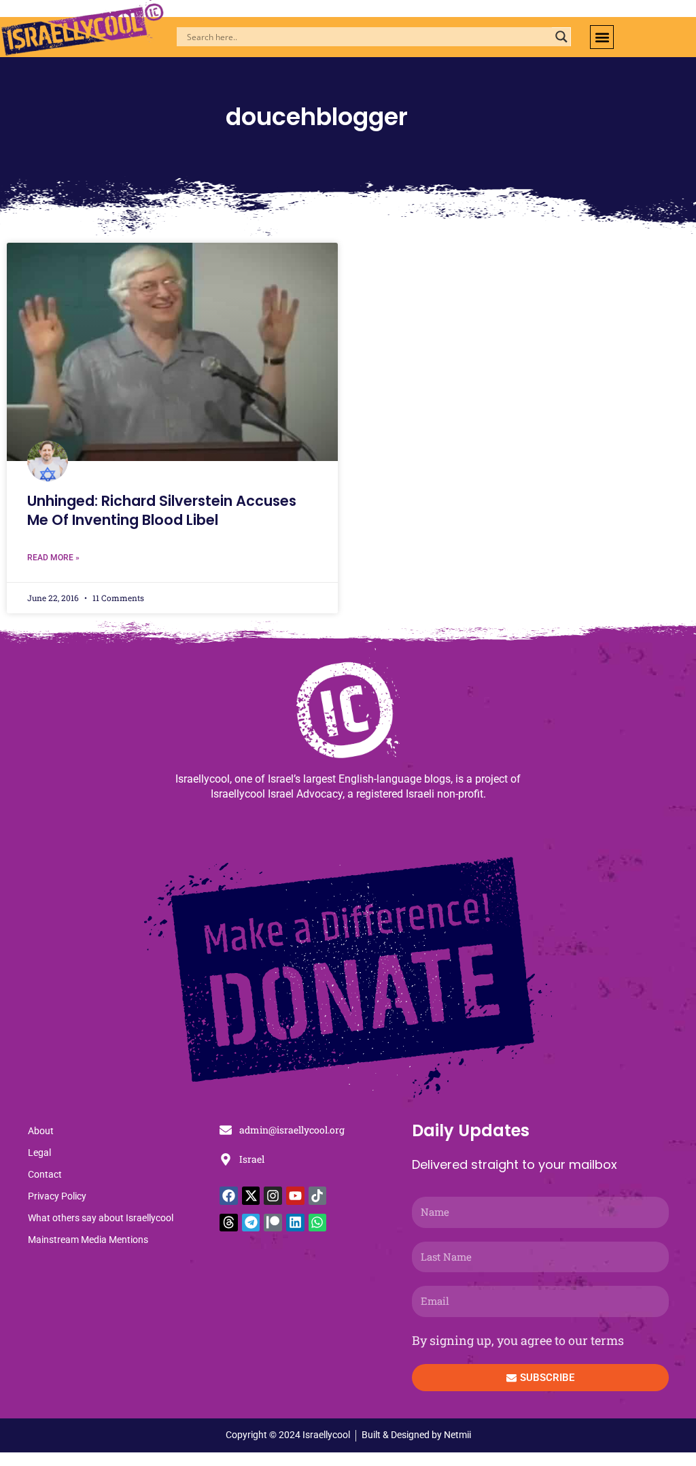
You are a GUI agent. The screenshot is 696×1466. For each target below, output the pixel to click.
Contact (45, 1174)
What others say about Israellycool (100, 1217)
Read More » (53, 557)
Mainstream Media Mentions (88, 1239)
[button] (602, 37)
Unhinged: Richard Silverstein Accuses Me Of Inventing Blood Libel (161, 510)
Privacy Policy (57, 1196)
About (41, 1130)
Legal (39, 1152)
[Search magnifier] (561, 36)
